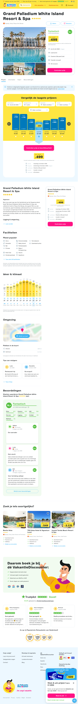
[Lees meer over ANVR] (72, 1)
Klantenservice (53, 5)
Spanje (7, 23)
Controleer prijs (59, 70)
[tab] (3, 79)
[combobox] (25, 5)
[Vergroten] (42, 59)
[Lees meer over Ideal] (18, 586)
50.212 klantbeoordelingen (45, 601)
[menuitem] (59, 49)
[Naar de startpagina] (10, 5)
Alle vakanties (39, 5)
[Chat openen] (74, 700)
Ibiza (11, 23)
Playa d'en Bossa (18, 23)
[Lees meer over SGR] (74, 1)
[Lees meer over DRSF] (22, 586)
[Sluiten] (73, 683)
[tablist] (39, 79)
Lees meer (61, 89)
